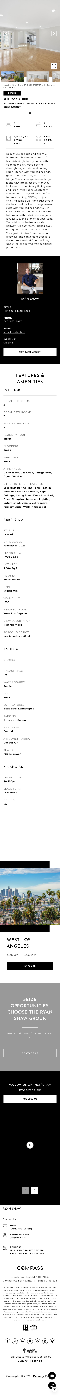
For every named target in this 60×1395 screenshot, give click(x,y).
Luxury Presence (30, 1360)
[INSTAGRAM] (15, 1341)
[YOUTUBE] (30, 1341)
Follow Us (30, 1099)
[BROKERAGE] (52, 1341)
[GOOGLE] (37, 1341)
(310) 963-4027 (12, 321)
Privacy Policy (43, 1376)
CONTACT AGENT (30, 352)
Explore (30, 966)
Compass (23, 1290)
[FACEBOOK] (7, 1341)
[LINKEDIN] (22, 1341)
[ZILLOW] (45, 1341)
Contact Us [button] (30, 1053)
